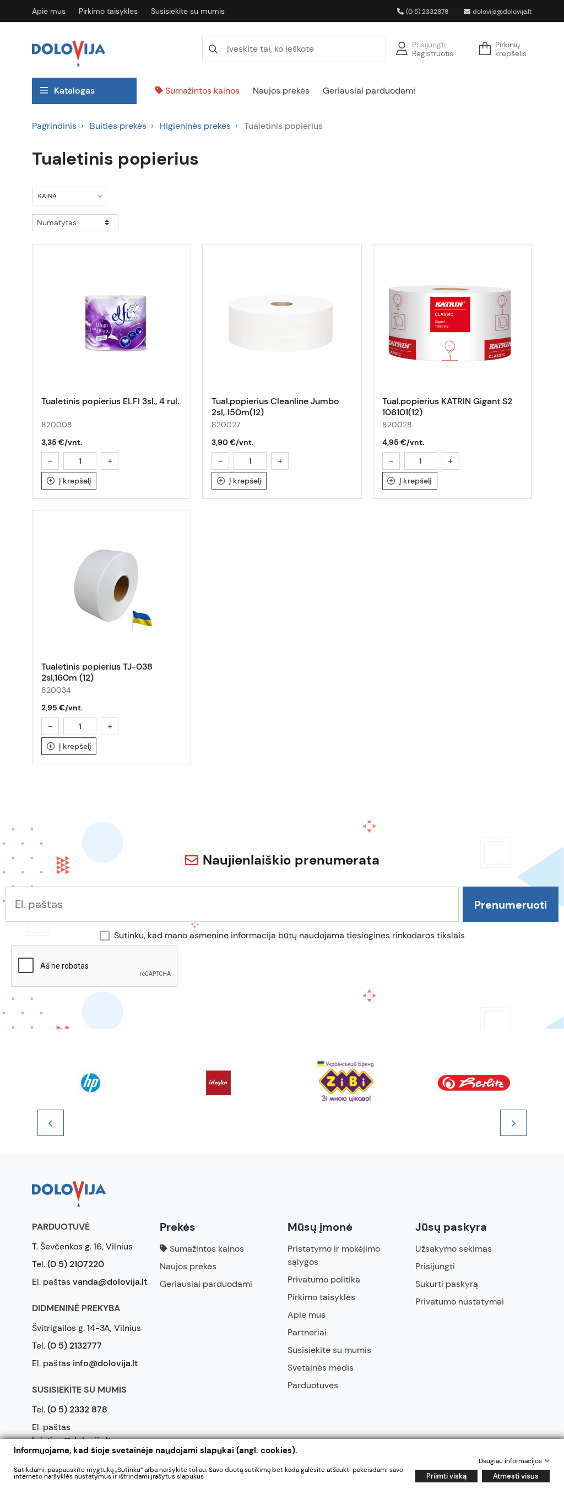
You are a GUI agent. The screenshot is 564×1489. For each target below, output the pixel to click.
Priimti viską (446, 1476)
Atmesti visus (516, 1476)
